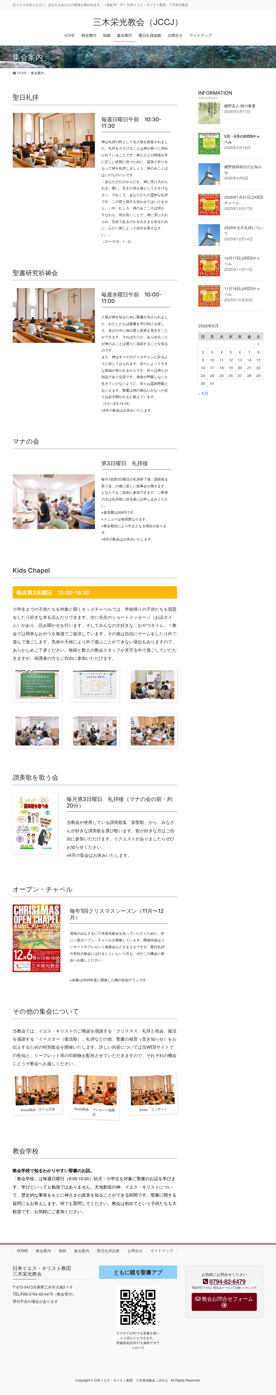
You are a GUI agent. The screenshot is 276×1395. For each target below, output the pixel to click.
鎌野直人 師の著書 (240, 105)
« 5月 (203, 393)
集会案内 (81, 1250)
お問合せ (135, 1250)
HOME (22, 1250)
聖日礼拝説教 (108, 1250)
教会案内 (43, 1250)
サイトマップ (161, 1250)
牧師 (62, 1250)
